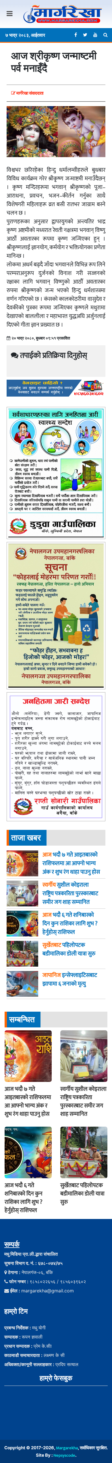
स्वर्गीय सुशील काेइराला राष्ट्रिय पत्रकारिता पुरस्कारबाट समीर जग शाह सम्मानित (83, 1101)
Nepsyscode (64, 1455)
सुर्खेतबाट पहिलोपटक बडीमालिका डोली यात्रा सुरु (82, 1194)
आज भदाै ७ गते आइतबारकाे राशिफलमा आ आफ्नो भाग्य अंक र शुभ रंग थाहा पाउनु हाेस (28, 1101)
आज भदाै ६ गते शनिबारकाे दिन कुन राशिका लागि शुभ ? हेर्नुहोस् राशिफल (24, 1198)
